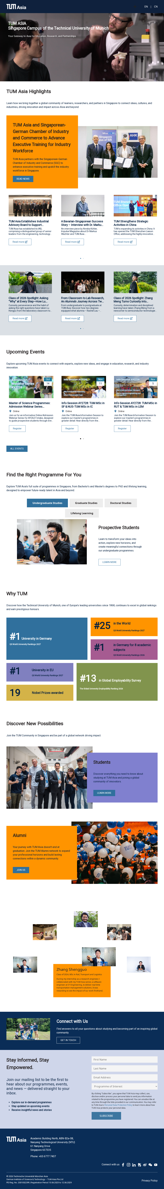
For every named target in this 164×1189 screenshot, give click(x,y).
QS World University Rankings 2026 (129, 655)
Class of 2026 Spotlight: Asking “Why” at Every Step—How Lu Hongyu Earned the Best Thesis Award (29, 299)
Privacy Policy (150, 1180)
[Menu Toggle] (135, 6)
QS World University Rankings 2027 (25, 644)
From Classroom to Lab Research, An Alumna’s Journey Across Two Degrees (82, 299)
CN (156, 6)
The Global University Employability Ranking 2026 (101, 689)
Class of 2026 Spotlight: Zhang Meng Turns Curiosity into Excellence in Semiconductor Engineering (133, 299)
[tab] (47, 503)
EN (146, 6)
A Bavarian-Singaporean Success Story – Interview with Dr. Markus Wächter (82, 223)
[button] (80, 258)
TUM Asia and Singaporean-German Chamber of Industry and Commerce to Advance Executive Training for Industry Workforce (42, 137)
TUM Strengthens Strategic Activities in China (131, 223)
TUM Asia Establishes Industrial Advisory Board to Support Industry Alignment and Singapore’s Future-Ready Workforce (29, 223)
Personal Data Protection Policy (118, 1105)
